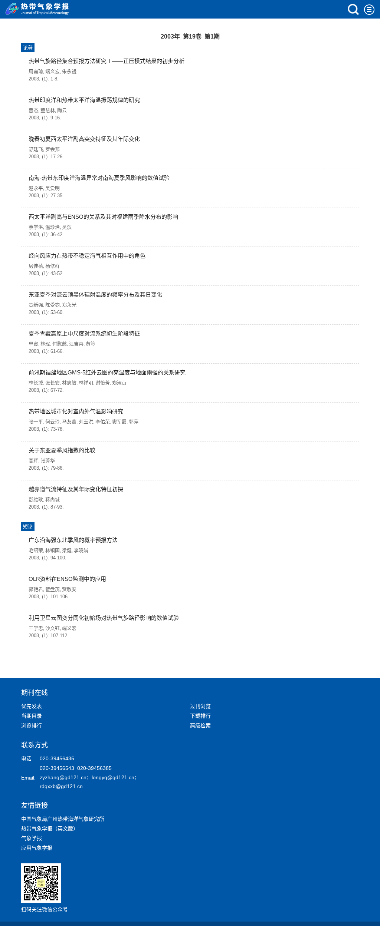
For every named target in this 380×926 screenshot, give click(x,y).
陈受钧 (52, 305)
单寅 (33, 344)
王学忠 (36, 628)
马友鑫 (69, 421)
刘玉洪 (86, 421)
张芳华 (47, 460)
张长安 (52, 383)
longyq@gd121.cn (113, 777)
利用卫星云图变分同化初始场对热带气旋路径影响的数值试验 (104, 618)
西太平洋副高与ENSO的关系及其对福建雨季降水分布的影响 (103, 217)
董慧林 (47, 110)
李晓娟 (81, 550)
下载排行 (200, 716)
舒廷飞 (36, 149)
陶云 (62, 110)
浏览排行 (31, 725)
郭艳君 (36, 589)
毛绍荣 (36, 550)
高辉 (33, 460)
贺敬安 (69, 589)
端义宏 (52, 71)
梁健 (67, 550)
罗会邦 (52, 149)
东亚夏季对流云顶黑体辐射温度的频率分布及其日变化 (95, 294)
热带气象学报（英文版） (49, 828)
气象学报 (31, 838)
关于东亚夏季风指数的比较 (62, 450)
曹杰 (33, 110)
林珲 (45, 344)
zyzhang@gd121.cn (63, 777)
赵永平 (36, 188)
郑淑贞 (119, 383)
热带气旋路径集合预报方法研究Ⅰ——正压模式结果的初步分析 (106, 61)
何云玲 (52, 421)
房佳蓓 (36, 266)
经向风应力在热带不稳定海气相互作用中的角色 (87, 255)
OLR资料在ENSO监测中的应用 (67, 579)
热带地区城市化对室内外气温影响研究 (76, 411)
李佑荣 (102, 421)
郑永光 (69, 305)
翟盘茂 (52, 589)
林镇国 (52, 550)
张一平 (36, 421)
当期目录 (31, 716)
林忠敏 (69, 383)
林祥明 (86, 383)
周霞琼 (36, 71)
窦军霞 (119, 421)
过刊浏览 (200, 706)
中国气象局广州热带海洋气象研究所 (62, 819)
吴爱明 (52, 188)
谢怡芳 (102, 383)
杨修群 (52, 266)
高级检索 (200, 725)
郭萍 (133, 421)
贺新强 (36, 305)
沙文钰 (52, 628)
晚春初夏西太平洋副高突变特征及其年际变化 (84, 139)
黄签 (90, 344)
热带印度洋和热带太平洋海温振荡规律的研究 (84, 100)
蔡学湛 (36, 227)
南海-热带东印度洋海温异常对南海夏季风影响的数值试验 (99, 178)
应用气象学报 (36, 848)
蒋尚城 (52, 499)
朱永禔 (69, 71)
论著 (28, 47)
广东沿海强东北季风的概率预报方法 (73, 540)
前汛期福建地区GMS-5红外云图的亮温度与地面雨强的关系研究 (107, 372)
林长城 (36, 383)
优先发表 (31, 706)
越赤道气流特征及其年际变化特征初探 (76, 489)
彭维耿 (36, 499)
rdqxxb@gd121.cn (61, 786)
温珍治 (52, 227)
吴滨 (67, 227)
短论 (28, 526)
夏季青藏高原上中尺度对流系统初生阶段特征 (84, 333)
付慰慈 (59, 344)
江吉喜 (76, 344)
